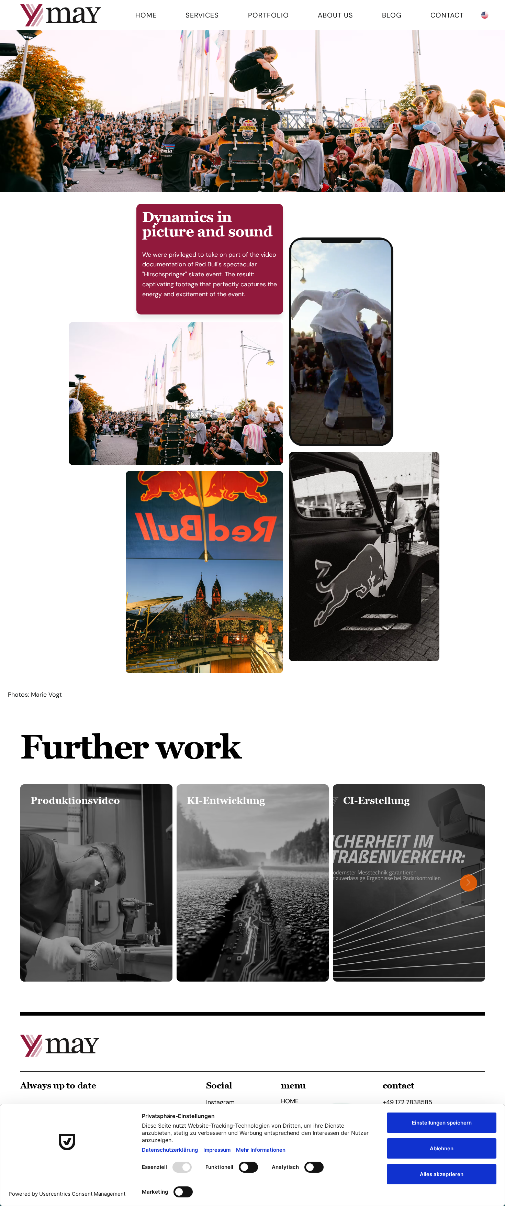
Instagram (220, 1102)
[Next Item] (468, 883)
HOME (290, 1101)
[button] (379, 435)
